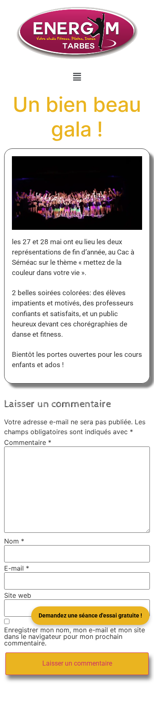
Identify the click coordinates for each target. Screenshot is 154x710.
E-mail (16, 568)
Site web (17, 595)
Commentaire (27, 442)
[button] (77, 76)
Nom (14, 541)
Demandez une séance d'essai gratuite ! (90, 615)
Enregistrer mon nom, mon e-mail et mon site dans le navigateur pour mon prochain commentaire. (74, 636)
